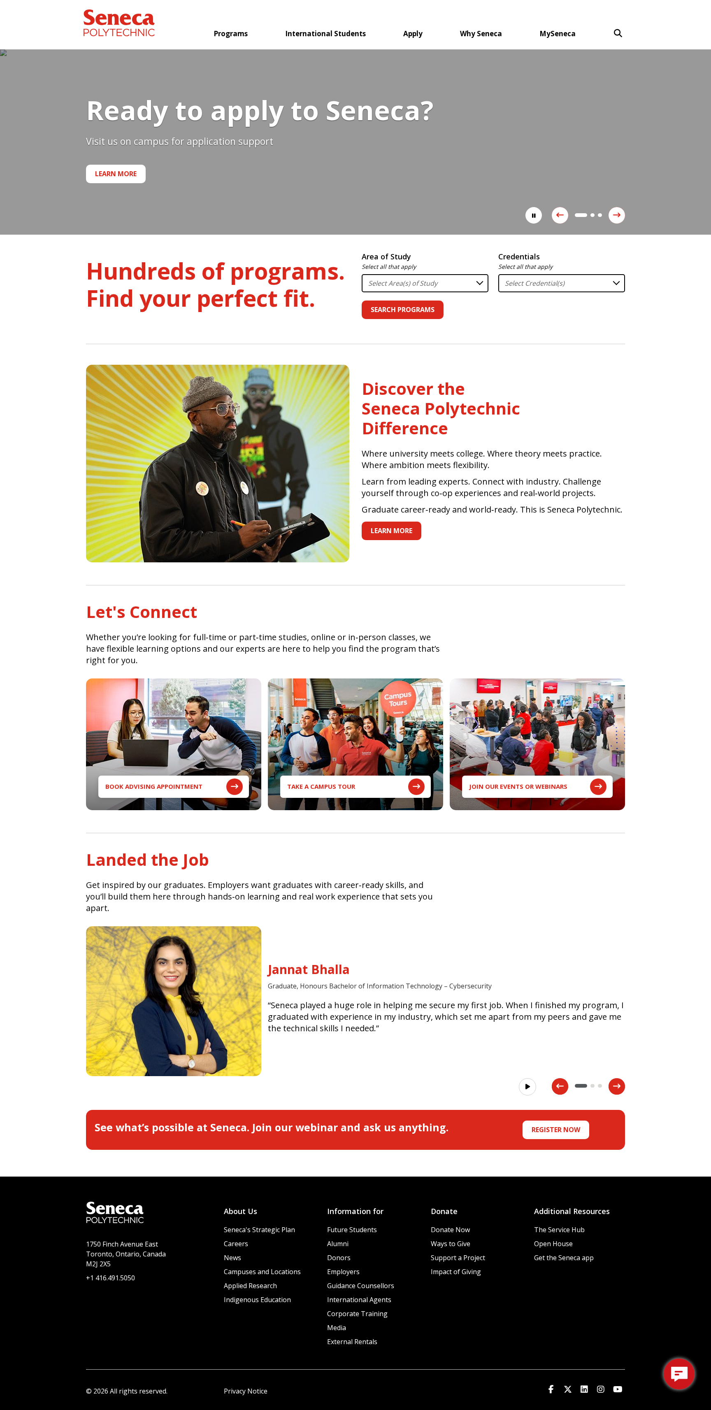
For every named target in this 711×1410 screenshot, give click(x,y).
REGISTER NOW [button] (556, 1129)
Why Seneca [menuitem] (481, 33)
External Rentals (352, 1341)
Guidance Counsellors (360, 1285)
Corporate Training (357, 1313)
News (232, 1257)
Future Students (352, 1229)
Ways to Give (450, 1243)
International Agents (359, 1299)
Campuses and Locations (262, 1271)
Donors (339, 1257)
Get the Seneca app (564, 1257)
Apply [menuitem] (413, 33)
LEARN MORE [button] (391, 530)
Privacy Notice (245, 1391)
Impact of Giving (456, 1271)
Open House (553, 1243)
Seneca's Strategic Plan (259, 1229)
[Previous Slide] (560, 215)
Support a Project (458, 1257)
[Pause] (533, 215)
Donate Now (450, 1229)
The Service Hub (559, 1229)
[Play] (527, 1086)
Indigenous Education (257, 1299)
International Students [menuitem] (325, 33)
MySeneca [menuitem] (557, 33)
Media (336, 1327)
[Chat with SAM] (679, 1374)
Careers (236, 1243)
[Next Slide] (617, 215)
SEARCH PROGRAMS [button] (402, 309)
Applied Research (250, 1285)
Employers (343, 1271)
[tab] (577, 215)
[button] (618, 33)
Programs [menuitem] (231, 33)
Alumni (338, 1243)
